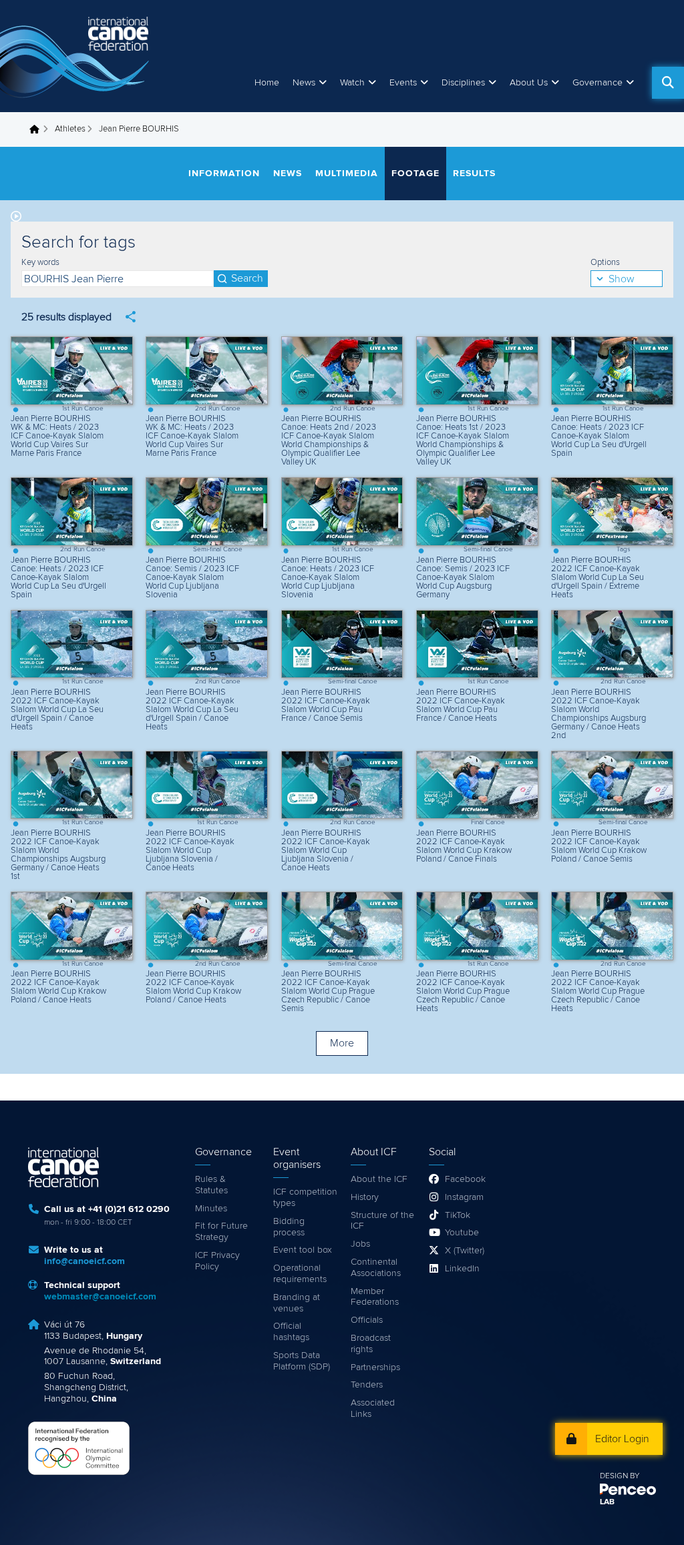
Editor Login (622, 1439)
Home (266, 82)
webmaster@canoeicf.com (100, 1296)
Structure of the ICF (382, 1221)
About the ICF (379, 1179)
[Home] (77, 56)
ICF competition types (305, 1197)
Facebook (465, 1179)
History (365, 1197)
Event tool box (302, 1250)
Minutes (211, 1208)
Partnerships (375, 1367)
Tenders (367, 1384)
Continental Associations (376, 1267)
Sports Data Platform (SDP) (301, 1361)
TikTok (457, 1215)
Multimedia (346, 173)
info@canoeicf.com (84, 1261)
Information (224, 173)
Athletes (70, 129)
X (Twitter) (464, 1250)
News (304, 82)
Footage (415, 173)
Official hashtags (291, 1331)
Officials (367, 1320)
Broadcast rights (371, 1343)
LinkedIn (462, 1268)
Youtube (462, 1232)
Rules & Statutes (211, 1185)
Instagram (464, 1197)
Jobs (360, 1244)
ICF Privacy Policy (217, 1261)
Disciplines (463, 82)
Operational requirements (300, 1273)
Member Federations (375, 1297)
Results (474, 173)
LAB (607, 1502)
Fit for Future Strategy (221, 1231)
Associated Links (373, 1408)
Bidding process (289, 1227)
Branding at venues (296, 1303)
